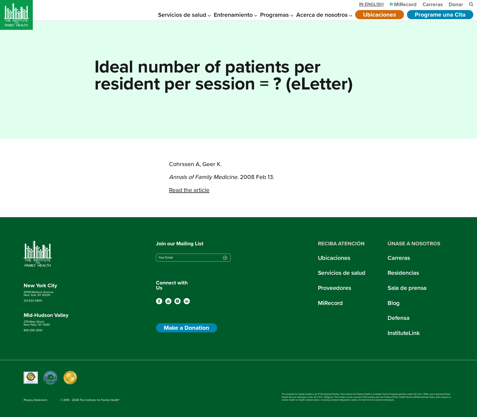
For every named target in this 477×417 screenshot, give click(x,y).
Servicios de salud (341, 272)
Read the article (189, 189)
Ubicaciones (379, 14)
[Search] (471, 4)
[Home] (16, 15)
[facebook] (159, 303)
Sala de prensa (407, 287)
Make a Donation (186, 327)
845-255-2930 (33, 330)
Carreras (399, 257)
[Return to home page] (46, 254)
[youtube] (168, 303)
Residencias (403, 272)
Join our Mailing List (179, 243)
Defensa (399, 317)
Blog (394, 302)
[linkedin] (186, 303)
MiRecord (330, 302)
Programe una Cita (440, 14)
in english (371, 4)
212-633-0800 (33, 300)
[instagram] (177, 303)
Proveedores (334, 287)
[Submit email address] (225, 258)
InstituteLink (404, 332)
